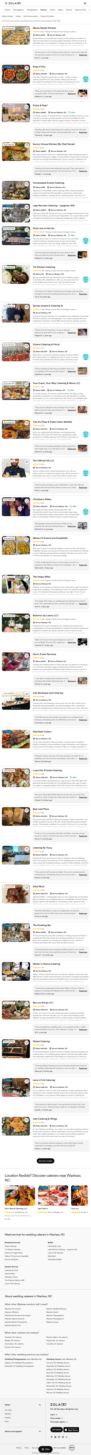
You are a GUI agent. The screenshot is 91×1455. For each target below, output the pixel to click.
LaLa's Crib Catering (55, 1253)
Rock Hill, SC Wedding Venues (57, 1373)
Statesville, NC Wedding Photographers (19, 1366)
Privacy (19, 1448)
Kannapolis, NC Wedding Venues (58, 1379)
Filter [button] (47, 1449)
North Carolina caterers (30, 16)
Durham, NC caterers (13, 1347)
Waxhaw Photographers (55, 1319)
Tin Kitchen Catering (12, 1249)
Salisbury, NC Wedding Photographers (19, 1363)
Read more (83, 55)
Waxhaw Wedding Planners (56, 1309)
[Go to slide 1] (12, 82)
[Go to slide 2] (14, 82)
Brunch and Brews (11, 1259)
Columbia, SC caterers (54, 1344)
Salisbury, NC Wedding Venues (57, 1369)
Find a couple (55, 1418)
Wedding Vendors (7, 16)
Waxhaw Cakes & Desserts (14, 1319)
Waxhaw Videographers (55, 1315)
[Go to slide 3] (16, 82)
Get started (56, 1430)
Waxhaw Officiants (12, 1312)
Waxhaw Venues (52, 1322)
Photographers (18, 10)
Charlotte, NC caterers (13, 1337)
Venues (7, 10)
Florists (52, 10)
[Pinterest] (55, 1437)
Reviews (8, 1414)
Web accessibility (59, 1448)
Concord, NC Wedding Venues (57, 1363)
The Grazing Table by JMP (14, 1280)
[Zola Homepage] (15, 3)
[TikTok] (67, 1437)
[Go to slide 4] (18, 82)
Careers (8, 1418)
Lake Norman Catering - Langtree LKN (62, 1249)
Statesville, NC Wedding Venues (58, 1366)
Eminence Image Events (14, 1253)
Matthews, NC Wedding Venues (58, 1376)
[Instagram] (63, 1437)
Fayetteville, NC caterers (55, 1340)
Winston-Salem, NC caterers (57, 1337)
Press (7, 1421)
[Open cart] (85, 3)
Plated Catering (10, 1246)
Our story (8, 1410)
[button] (27, 29)
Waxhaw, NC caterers (47, 16)
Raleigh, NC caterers (12, 1340)
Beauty (60, 10)
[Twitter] (59, 1437)
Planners (69, 10)
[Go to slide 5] (20, 82)
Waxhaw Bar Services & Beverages (17, 1315)
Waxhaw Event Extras (13, 1309)
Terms (26, 1448)
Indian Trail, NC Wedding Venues (58, 1383)
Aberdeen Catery (11, 1277)
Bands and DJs (80, 10)
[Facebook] (51, 1437)
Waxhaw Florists (52, 1312)
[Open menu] (6, 3)
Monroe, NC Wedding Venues (57, 1393)
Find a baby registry (57, 1422)
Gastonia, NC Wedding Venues (57, 1389)
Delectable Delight (55, 1259)
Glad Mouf (52, 1256)
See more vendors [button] (45, 1161)
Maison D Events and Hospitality (17, 1256)
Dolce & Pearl (10, 1274)
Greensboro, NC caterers (14, 1344)
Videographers (32, 10)
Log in (52, 1414)
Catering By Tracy (54, 1246)
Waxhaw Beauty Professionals (16, 1322)
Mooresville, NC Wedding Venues (58, 1386)
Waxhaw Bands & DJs (13, 1325)
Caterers (43, 10)
